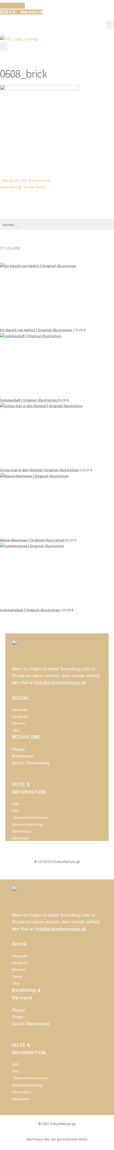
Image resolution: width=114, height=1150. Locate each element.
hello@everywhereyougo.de (60, 682)
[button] (110, 25)
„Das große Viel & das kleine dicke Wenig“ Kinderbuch (25, 183)
